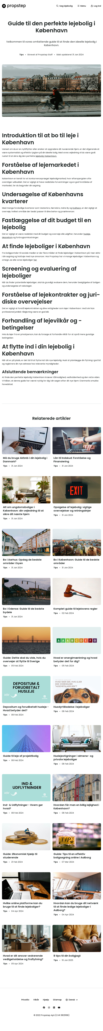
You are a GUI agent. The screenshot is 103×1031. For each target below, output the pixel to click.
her (35, 259)
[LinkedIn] (54, 1008)
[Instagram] (49, 1008)
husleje (86, 234)
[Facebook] (44, 1008)
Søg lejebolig (66, 5)
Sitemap (57, 999)
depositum (7, 237)
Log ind (97, 5)
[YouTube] (59, 1008)
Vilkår (36, 999)
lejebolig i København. (46, 156)
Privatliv (25, 999)
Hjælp (46, 999)
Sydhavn (76, 208)
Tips (21, 54)
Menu (83, 5)
